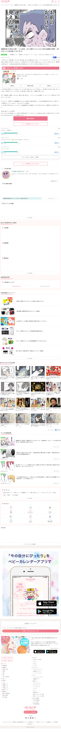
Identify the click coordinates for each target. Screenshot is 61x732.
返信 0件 (56, 133)
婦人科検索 (5, 697)
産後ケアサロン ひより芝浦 (38, 696)
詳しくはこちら (54, 648)
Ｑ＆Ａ (4, 678)
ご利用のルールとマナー (30, 623)
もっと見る (29, 217)
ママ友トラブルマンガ (46, 492)
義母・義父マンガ (34, 492)
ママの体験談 (15, 495)
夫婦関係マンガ (13, 54)
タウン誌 (35, 665)
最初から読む (30, 85)
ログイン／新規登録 (30, 712)
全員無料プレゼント (37, 671)
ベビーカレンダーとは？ (7, 722)
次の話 (48, 85)
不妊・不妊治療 (6, 676)
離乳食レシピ (5, 684)
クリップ (52, 198)
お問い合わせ (30, 724)
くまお (35, 54)
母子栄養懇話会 (36, 703)
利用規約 (56, 722)
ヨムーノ (35, 690)
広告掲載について (49, 722)
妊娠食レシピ (5, 685)
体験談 (4, 680)
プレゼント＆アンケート (38, 669)
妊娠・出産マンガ (7, 492)
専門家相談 (4, 665)
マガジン (35, 663)
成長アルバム (5, 689)
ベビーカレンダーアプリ (38, 677)
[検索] (55, 1)
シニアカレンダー (36, 686)
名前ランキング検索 (37, 659)
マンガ (11, 5)
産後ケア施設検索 (6, 693)
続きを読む (30, 118)
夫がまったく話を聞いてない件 (46, 54)
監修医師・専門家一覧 (7, 660)
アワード (35, 661)
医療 (9, 495)
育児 (3, 674)
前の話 (12, 85)
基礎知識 (4, 667)
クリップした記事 (30, 544)
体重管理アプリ (36, 678)
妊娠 (54, 492)
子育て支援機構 (36, 700)
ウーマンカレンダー (37, 684)
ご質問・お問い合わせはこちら (30, 631)
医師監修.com (36, 692)
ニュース (6, 5)
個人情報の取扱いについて (22, 722)
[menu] (58, 1)
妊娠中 (4, 671)
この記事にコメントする (31, 124)
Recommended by (51, 429)
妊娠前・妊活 (5, 669)
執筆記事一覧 (53, 181)
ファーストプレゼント (37, 673)
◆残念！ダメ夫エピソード (25, 54)
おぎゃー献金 (35, 702)
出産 (4, 495)
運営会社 (14, 722)
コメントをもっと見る (30, 157)
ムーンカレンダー (36, 683)
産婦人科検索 (5, 695)
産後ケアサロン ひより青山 (38, 694)
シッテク (35, 688)
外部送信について (31, 722)
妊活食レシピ (5, 687)
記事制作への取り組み (7, 657)
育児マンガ (16, 492)
